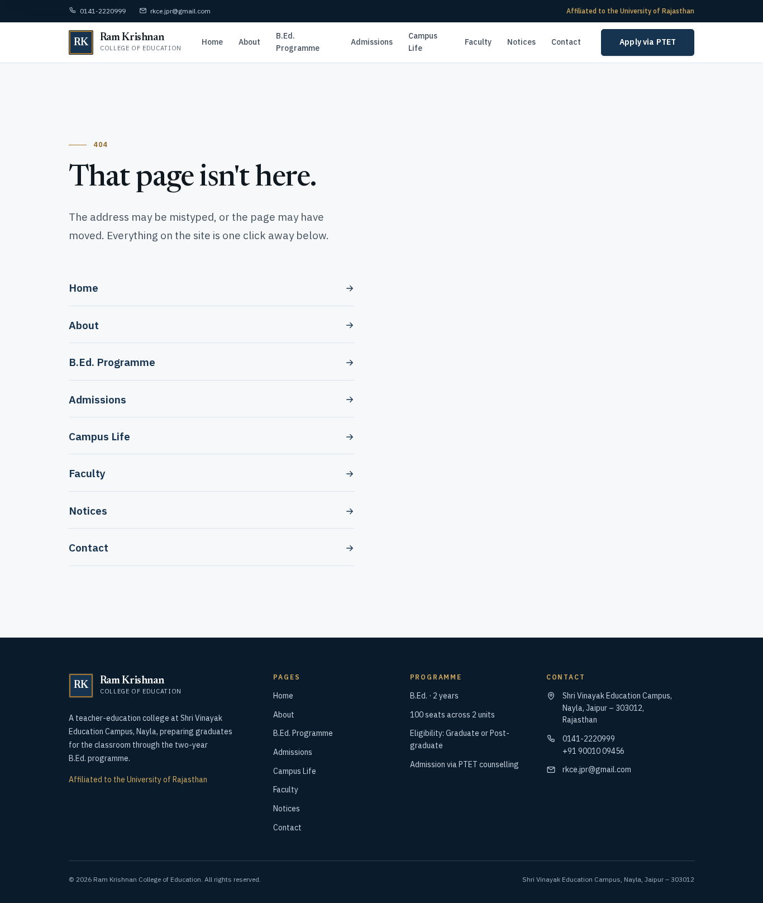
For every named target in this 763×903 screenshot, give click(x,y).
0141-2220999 (103, 11)
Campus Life (422, 42)
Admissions (372, 42)
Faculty (478, 42)
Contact (566, 42)
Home (212, 42)
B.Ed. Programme (297, 42)
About (249, 42)
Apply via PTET (647, 42)
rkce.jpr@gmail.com (180, 11)
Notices (521, 42)
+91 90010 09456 (593, 751)
